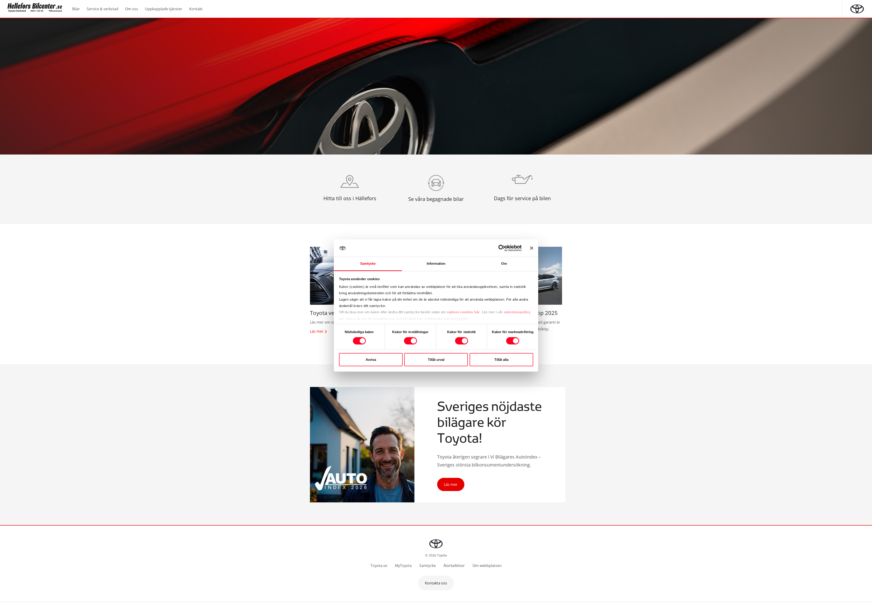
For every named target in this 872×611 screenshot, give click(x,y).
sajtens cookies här (463, 312)
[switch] (410, 340)
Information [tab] (436, 263)
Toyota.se (379, 565)
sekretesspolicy (517, 312)
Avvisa (371, 360)
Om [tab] (504, 263)
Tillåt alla (501, 360)
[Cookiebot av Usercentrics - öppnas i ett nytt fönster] (502, 248)
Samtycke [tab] (368, 263)
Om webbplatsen (487, 565)
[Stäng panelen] (531, 248)
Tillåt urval (436, 360)
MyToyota (403, 565)
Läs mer (451, 484)
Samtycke (427, 565)
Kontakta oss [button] (436, 583)
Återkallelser (454, 565)
